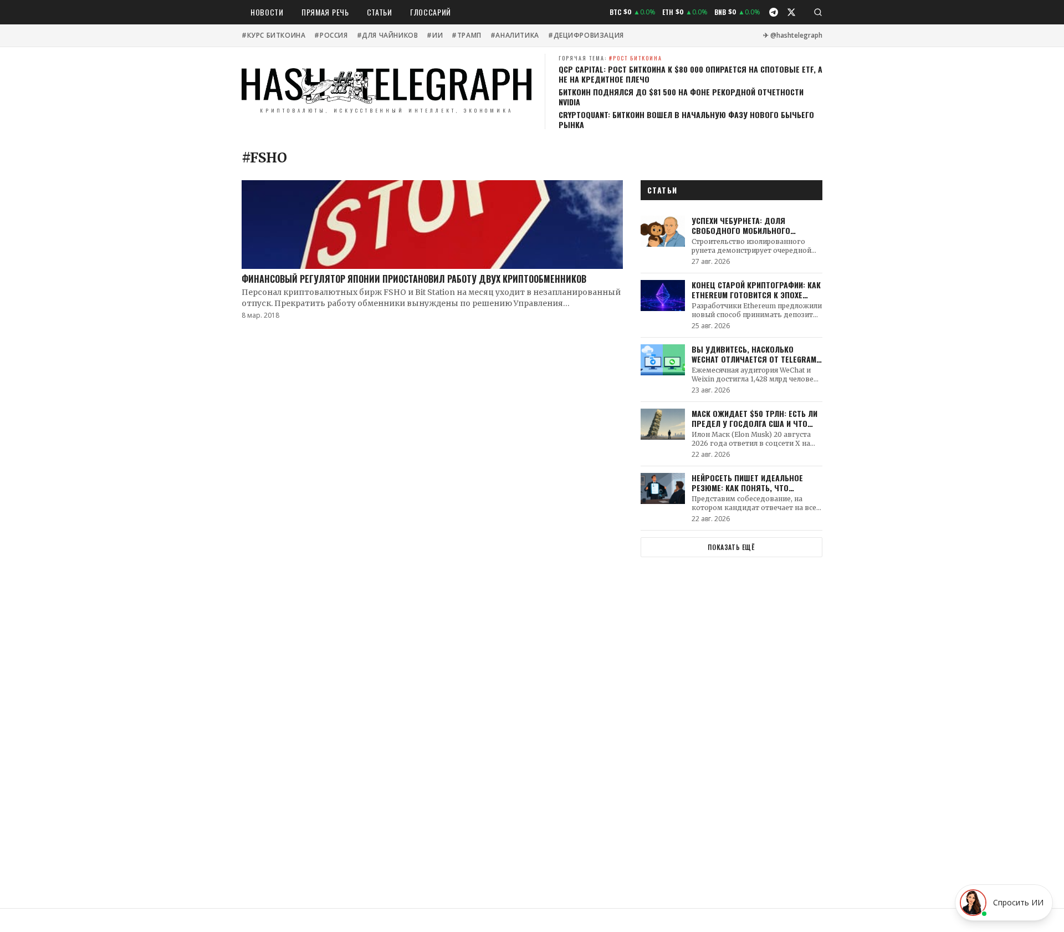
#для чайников (387, 35)
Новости (267, 12)
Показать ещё (731, 547)
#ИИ (435, 35)
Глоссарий (430, 12)
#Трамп (467, 35)
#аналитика (514, 35)
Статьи (379, 12)
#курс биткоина (273, 35)
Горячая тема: (610, 58)
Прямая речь (325, 12)
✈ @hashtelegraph (792, 35)
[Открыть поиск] (818, 12)
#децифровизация (586, 35)
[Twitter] (791, 12)
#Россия (330, 35)
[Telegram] (773, 12)
